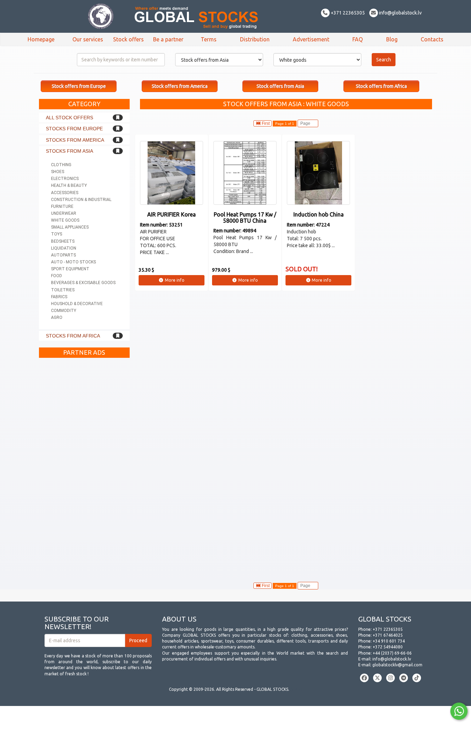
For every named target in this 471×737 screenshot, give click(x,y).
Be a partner (168, 39)
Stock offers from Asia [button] (280, 86)
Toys (56, 234)
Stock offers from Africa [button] (381, 86)
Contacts (432, 39)
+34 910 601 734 (389, 641)
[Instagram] (390, 678)
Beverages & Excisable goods (83, 282)
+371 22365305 (347, 13)
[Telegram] (403, 678)
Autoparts (63, 255)
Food (56, 275)
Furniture (62, 206)
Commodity (63, 310)
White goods (65, 220)
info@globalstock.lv (400, 13)
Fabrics (59, 296)
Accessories (64, 192)
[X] (377, 678)
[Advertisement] (84, 464)
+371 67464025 (388, 635)
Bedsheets (62, 241)
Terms (209, 39)
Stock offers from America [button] (180, 86)
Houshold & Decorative (77, 303)
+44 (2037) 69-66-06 (392, 653)
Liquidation (63, 248)
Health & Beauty (69, 185)
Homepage (41, 39)
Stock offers (128, 39)
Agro (56, 317)
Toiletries (62, 289)
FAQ (357, 39)
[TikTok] (416, 678)
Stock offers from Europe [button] (79, 86)
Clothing (61, 164)
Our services (87, 39)
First (265, 123)
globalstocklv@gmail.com (397, 665)
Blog (392, 39)
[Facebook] (364, 678)
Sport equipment (70, 268)
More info (174, 280)
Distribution (255, 39)
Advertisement (311, 39)
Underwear (63, 213)
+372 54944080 (388, 647)
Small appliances (70, 227)
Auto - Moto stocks (73, 262)
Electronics (65, 178)
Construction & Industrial (81, 199)
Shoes (57, 171)
